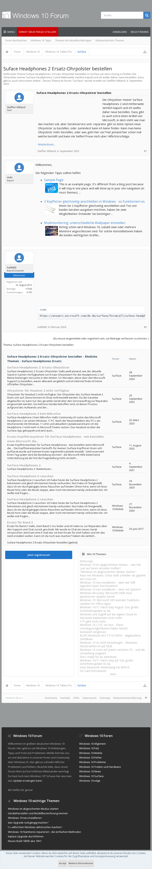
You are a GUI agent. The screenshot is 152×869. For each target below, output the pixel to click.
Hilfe (76, 698)
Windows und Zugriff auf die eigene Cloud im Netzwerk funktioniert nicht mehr (108, 616)
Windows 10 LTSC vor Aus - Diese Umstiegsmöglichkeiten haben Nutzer (104, 626)
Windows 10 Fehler (90, 757)
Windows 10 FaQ (89, 748)
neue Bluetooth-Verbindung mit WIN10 (104, 667)
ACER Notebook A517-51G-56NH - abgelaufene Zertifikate (110, 637)
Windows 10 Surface (91, 776)
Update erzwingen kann (27, 780)
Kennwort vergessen (93, 632)
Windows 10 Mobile (90, 753)
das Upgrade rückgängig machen (28, 822)
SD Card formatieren (93, 671)
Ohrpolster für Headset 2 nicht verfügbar (38, 390)
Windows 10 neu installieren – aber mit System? (110, 589)
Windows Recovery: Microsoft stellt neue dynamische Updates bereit (106, 594)
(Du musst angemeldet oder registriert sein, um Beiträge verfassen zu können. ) (101, 338)
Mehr (113, 674)
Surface (78, 80)
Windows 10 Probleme (92, 762)
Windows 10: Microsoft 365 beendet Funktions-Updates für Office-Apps (110, 601)
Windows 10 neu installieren (25, 818)
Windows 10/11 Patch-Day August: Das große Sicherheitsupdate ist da (109, 609)
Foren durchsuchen (16, 40)
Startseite (51, 698)
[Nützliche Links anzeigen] (144, 52)
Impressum (89, 698)
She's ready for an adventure (98, 657)
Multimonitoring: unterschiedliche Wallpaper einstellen (84, 223)
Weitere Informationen (80, 863)
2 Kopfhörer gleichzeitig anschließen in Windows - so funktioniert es (94, 201)
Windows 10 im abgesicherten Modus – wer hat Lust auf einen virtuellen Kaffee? (110, 566)
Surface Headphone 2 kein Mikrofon (34, 414)
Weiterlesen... (46, 144)
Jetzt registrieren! (39, 555)
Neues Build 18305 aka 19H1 (25, 841)
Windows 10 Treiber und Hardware (100, 767)
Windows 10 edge (89, 780)
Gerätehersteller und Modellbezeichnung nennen (38, 813)
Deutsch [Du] (13, 698)
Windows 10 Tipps (41, 40)
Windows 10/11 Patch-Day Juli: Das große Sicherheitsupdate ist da (106, 662)
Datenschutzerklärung (127, 698)
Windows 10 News (90, 771)
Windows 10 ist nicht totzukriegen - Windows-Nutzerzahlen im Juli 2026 (109, 644)
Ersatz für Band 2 (20, 522)
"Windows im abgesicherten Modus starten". (108, 572)
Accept (62, 863)
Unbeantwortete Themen (109, 40)
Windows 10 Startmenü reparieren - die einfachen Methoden (44, 832)
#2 (145, 327)
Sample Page (53, 180)
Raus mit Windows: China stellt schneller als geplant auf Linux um (113, 577)
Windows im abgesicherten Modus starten (33, 808)
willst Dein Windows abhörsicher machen (36, 827)
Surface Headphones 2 (24, 465)
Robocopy (86, 561)
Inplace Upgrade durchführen (26, 836)
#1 (145, 151)
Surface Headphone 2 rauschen (30, 476)
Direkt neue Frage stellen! (37, 32)
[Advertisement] (69, 107)
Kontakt (65, 698)
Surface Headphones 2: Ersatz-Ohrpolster (38, 367)
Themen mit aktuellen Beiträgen (73, 40)
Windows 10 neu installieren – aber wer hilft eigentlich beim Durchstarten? (107, 584)
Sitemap (105, 698)
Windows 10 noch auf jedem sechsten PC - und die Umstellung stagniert (112, 651)
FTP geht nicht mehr (93, 621)
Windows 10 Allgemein (92, 743)
